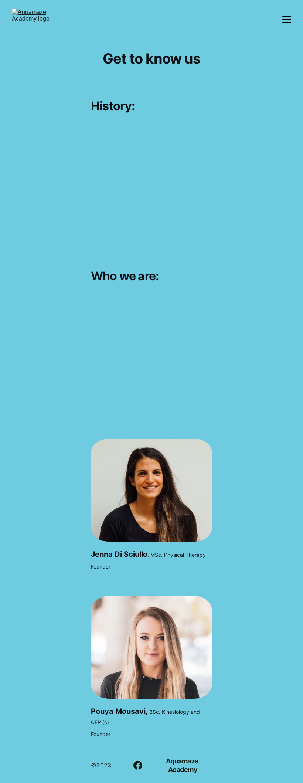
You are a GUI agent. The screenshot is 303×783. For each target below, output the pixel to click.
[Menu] (286, 19)
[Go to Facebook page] (137, 765)
